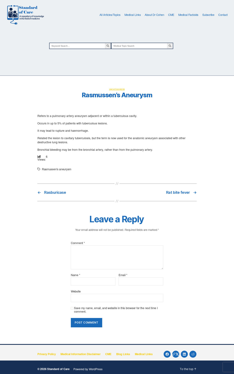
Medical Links (132, 15)
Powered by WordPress (88, 369)
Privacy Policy (46, 354)
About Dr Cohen (154, 15)
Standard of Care (58, 369)
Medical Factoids (188, 15)
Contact (223, 15)
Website (76, 291)
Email (123, 275)
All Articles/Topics (110, 15)
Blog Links (123, 354)
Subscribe (208, 15)
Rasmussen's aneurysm (56, 169)
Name (75, 275)
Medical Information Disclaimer (80, 354)
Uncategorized (117, 89)
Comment (78, 243)
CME (171, 15)
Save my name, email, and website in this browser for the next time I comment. (116, 309)
